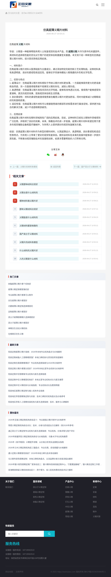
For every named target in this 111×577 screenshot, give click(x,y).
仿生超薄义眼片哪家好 (17, 300)
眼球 (95, 502)
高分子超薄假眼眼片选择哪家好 (21, 317)
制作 (95, 511)
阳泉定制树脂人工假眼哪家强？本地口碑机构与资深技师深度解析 (35, 357)
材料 (41, 13)
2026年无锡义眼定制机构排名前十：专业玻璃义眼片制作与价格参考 (37, 420)
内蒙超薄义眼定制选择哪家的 (20, 306)
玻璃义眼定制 (38, 492)
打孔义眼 (69, 502)
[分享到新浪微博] (55, 154)
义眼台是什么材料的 (28, 192)
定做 (95, 487)
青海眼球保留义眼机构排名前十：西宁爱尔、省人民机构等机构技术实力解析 (40, 470)
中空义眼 (69, 507)
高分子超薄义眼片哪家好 (18, 323)
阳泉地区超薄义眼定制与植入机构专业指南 (26, 391)
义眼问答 (96, 516)
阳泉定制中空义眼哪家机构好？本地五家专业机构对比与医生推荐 (35, 380)
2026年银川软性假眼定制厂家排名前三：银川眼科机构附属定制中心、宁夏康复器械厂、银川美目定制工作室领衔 (56, 464)
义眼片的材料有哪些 (28, 242)
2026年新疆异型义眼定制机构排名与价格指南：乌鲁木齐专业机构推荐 (38, 436)
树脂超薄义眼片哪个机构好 (19, 284)
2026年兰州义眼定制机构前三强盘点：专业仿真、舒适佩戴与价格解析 (38, 448)
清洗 (95, 507)
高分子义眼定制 (39, 487)
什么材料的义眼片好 (28, 250)
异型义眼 (69, 497)
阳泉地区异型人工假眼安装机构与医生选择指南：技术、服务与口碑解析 (38, 402)
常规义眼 (69, 516)
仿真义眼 (69, 487)
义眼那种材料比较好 (28, 184)
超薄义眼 (69, 511)
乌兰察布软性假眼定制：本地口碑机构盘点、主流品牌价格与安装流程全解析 (40, 459)
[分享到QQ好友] (62, 154)
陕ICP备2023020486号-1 (95, 572)
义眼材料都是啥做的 (28, 226)
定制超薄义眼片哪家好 (17, 312)
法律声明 (19, 572)
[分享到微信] (48, 154)
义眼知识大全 (32, 13)
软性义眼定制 (38, 497)
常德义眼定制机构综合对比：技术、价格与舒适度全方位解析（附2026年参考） (41, 425)
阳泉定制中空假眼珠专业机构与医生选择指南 (27, 374)
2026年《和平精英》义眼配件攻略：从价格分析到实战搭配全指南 (36, 442)
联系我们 (9, 487)
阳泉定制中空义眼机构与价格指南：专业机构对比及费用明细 (33, 385)
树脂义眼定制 (38, 502)
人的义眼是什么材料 (28, 259)
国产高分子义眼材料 (28, 234)
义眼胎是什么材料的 (28, 217)
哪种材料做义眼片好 (28, 201)
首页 (23, 13)
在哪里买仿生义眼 (15, 334)
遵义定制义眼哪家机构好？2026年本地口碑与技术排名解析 (33, 453)
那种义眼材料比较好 (28, 209)
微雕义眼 (69, 492)
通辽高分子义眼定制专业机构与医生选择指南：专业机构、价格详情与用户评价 (41, 431)
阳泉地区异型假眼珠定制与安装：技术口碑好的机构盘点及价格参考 (36, 396)
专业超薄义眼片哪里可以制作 (20, 295)
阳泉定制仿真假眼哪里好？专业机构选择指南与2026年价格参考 (35, 363)
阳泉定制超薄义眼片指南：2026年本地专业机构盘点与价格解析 (35, 352)
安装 (95, 492)
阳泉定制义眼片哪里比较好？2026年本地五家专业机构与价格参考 (36, 368)
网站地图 (9, 572)
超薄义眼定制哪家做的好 (18, 289)
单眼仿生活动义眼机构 (17, 328)
